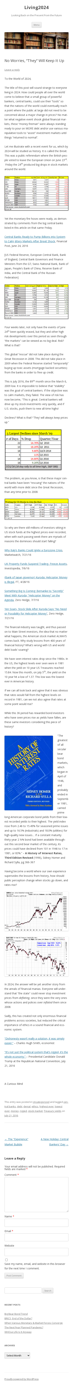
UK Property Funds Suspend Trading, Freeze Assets (35, 564)
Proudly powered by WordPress (21, 1379)
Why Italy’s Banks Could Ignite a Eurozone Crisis (33, 550)
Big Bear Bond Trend (16, 1314)
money (15, 1111)
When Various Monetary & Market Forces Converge (33, 1323)
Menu (36, 24)
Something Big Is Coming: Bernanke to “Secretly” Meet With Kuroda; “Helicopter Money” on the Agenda (34, 595)
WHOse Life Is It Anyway (18, 1332)
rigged (23, 1111)
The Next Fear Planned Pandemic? (23, 1327)
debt (19, 1106)
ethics (35, 1106)
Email (8, 1231)
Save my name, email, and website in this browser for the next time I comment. (34, 1266)
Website (9, 1245)
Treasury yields (52, 1111)
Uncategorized (41, 1102)
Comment (11, 1175)
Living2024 (36, 7)
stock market (35, 1111)
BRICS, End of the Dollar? (18, 1318)
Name (9, 1216)
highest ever (46, 1106)
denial (27, 1106)
